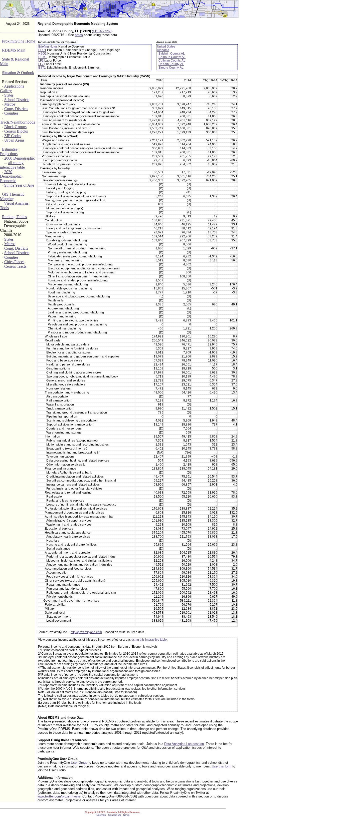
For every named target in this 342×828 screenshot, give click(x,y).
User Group (79, 762)
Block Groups (15, 127)
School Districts (16, 100)
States (9, 95)
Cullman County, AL (171, 60)
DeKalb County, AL (171, 64)
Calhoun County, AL (172, 57)
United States (166, 46)
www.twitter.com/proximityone (59, 796)
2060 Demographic (19, 158)
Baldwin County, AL (171, 53)
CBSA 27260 (102, 31)
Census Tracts (15, 266)
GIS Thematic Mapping (12, 196)
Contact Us (114, 814)
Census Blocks (16, 131)
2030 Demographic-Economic (11, 176)
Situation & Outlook (18, 73)
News (126, 814)
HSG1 (42, 53)
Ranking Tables (14, 217)
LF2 (41, 64)
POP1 (42, 50)
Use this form (221, 766)
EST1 (42, 67)
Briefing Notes (48, 46)
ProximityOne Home (18, 41)
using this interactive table (149, 639)
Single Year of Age (19, 185)
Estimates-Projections (9, 151)
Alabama (163, 50)
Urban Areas (14, 140)
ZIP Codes (12, 136)
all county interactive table (12, 165)
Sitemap (101, 814)
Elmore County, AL (171, 67)
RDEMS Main (13, 50)
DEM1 (42, 57)
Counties (11, 113)
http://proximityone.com (86, 632)
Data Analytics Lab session (184, 744)
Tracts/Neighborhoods (17, 122)
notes (79, 35)
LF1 (41, 60)
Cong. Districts (16, 109)
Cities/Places (14, 262)
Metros (9, 104)
